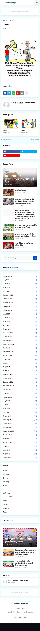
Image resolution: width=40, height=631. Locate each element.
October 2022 (20, 435)
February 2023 (20, 420)
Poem (5, 512)
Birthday (6, 474)
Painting (6, 508)
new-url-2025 (7, 497)
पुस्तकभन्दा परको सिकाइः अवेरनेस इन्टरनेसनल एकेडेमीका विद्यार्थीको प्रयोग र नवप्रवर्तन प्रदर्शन (24, 201)
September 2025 (20, 306)
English (5, 485)
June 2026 (20, 284)
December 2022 (20, 427)
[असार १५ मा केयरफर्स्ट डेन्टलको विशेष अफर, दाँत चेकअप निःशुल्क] (8, 227)
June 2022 (20, 450)
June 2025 (20, 318)
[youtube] (11, 155)
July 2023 (20, 401)
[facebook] (11, 151)
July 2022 (20, 446)
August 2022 (20, 442)
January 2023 (20, 423)
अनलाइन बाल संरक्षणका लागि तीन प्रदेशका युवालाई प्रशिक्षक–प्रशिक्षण (25, 235)
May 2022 (20, 454)
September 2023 (20, 393)
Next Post (34, 139)
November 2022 (20, 431)
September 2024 (20, 352)
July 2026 (20, 280)
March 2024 (20, 371)
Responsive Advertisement (20, 12)
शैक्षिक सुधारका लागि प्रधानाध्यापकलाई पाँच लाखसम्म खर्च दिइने (19, 179)
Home (5, 20)
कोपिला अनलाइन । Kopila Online (23, 103)
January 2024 (20, 378)
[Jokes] (11, 123)
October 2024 (20, 348)
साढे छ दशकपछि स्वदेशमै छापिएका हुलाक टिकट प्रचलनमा (18, 540)
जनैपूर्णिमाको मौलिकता (21, 190)
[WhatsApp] (13, 93)
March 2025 (20, 329)
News (5, 500)
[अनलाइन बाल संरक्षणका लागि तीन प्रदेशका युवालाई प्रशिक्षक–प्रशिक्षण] (8, 236)
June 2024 (20, 363)
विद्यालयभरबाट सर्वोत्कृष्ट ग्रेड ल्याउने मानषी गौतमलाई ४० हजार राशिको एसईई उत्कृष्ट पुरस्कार (25, 552)
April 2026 (20, 291)
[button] (2, 3)
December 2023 (20, 382)
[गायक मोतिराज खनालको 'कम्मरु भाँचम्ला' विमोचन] (8, 245)
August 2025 (20, 310)
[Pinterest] (18, 93)
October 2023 (20, 389)
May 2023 (20, 408)
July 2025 (20, 314)
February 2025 (20, 333)
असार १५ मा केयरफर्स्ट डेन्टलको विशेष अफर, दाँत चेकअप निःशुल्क (26, 226)
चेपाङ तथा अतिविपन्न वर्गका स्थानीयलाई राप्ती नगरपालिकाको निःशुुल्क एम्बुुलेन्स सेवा (24, 563)
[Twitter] (9, 93)
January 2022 (20, 457)
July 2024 (20, 359)
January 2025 (20, 336)
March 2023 (20, 416)
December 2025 (20, 302)
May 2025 (20, 321)
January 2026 (20, 299)
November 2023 (20, 386)
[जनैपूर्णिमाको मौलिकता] (8, 192)
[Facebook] (5, 93)
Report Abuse (9, 520)
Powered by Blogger (12, 267)
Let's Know (6, 493)
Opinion (5, 504)
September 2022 (20, 438)
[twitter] (28, 151)
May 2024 (20, 367)
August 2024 (20, 355)
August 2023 (20, 397)
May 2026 (20, 287)
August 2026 (20, 276)
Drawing (6, 482)
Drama (5, 478)
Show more (11, 583)
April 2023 (20, 412)
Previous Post (6, 139)
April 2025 (20, 325)
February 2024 (20, 374)
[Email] (22, 93)
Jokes (11, 20)
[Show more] (26, 93)
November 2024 (20, 344)
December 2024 (20, 340)
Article (5, 470)
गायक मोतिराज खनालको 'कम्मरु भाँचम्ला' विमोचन (24, 244)
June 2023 (20, 404)
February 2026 (20, 295)
